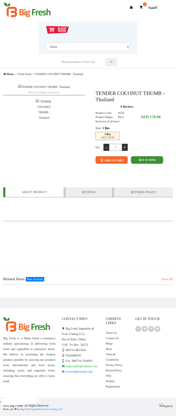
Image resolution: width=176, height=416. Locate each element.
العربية (153, 7)
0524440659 (73, 355)
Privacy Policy (114, 365)
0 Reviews (127, 106)
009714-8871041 (75, 350)
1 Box (107, 136)
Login (131, 7)
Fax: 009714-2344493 (79, 360)
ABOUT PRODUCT (34, 192)
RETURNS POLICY (143, 192)
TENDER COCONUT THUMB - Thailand (59, 74)
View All (167, 279)
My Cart (145, 4)
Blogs (109, 343)
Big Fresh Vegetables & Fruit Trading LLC (42, 409)
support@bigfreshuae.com (81, 366)
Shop (109, 348)
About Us (111, 332)
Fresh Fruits (25, 74)
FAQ (108, 375)
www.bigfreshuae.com (79, 371)
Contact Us (112, 338)
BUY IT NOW (147, 160)
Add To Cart (113, 160)
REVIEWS (89, 192)
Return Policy (114, 370)
